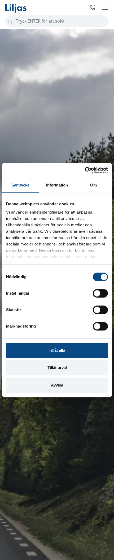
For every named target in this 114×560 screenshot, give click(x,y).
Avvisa (57, 385)
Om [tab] (93, 185)
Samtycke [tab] (20, 185)
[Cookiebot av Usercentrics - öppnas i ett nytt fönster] (85, 170)
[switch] (100, 293)
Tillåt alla (57, 350)
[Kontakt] (90, 7)
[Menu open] (105, 7)
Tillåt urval (57, 367)
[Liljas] (21, 6)
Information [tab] (57, 185)
